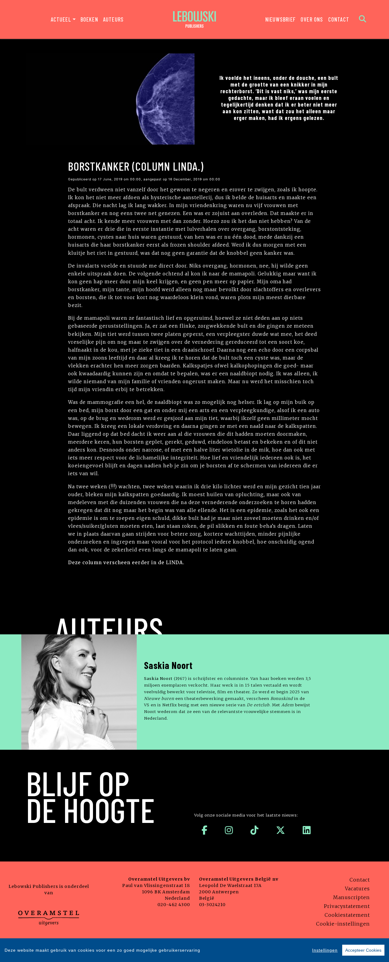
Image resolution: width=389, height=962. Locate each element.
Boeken (89, 19)
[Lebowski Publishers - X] (281, 830)
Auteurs (113, 19)
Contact (338, 19)
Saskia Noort (168, 665)
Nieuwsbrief (280, 19)
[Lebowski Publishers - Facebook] (204, 830)
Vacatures (357, 888)
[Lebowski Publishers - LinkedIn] (306, 830)
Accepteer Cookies (363, 950)
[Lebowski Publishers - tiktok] (254, 830)
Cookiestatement (347, 915)
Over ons (312, 19)
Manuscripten (351, 897)
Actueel (61, 19)
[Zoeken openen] (362, 19)
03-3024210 (212, 904)
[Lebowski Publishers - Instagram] (229, 830)
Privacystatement (347, 906)
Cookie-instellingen (343, 924)
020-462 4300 (173, 904)
